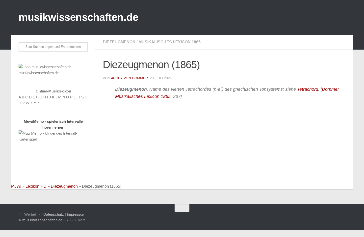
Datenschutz (53, 214)
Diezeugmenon (119, 42)
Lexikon (32, 186)
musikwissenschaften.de (78, 17)
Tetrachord (307, 89)
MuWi (16, 186)
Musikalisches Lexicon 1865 (169, 42)
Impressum (76, 214)
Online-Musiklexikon (53, 91)
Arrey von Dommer (129, 78)
